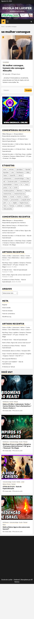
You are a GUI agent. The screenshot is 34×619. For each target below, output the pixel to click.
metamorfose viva (19, 193)
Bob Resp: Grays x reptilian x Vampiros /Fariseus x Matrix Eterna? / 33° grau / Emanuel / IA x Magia (16, 156)
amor (4, 169)
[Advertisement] (17, 557)
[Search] (31, 21)
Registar (4, 305)
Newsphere (24, 580)
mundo (12, 196)
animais (11, 169)
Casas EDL (13, 175)
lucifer (16, 187)
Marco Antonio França (9, 139)
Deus (28, 178)
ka (10, 187)
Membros (19, 190)
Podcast (5, 199)
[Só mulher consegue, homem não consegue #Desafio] (17, 47)
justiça (5, 187)
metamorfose (7, 193)
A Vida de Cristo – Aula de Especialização (14, 270)
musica (19, 196)
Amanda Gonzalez (7, 144)
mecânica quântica (8, 190)
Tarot (4, 206)
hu (21, 184)
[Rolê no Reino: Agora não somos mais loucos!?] (17, 507)
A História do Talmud (8, 367)
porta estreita (15, 199)
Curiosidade (6, 62)
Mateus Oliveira (7, 484)
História (18, 482)
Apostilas (6, 172)
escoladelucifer (24, 181)
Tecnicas (11, 206)
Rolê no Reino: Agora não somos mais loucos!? (16, 275)
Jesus (26, 184)
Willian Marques (7, 134)
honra (16, 184)
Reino (4, 524)
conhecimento (7, 178)
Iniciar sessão (6, 307)
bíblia (27, 172)
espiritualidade (7, 184)
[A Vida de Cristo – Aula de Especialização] (17, 467)
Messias (27, 190)
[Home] (3, 21)
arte (12, 172)
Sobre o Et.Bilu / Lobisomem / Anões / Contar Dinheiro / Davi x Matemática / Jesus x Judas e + (17, 406)
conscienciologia (19, 178)
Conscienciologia (14, 441)
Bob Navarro (20, 172)
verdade (27, 206)
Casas (5, 175)
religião (15, 203)
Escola (11, 401)
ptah (4, 203)
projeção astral (25, 199)
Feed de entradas (7, 311)
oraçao (26, 196)
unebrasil (19, 206)
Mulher (5, 196)
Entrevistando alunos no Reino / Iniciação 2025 (16, 351)
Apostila (27, 169)
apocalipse (20, 169)
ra (9, 203)
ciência (20, 175)
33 (3, 37)
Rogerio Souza (16, 74)
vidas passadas (7, 209)
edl (4, 181)
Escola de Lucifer (17, 8)
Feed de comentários (8, 313)
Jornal (22, 482)
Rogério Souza (24, 203)
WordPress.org (6, 316)
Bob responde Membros (9, 359)
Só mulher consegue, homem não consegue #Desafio (13, 68)
